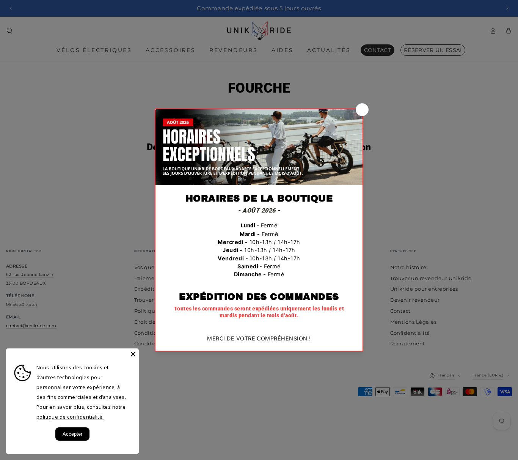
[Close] (133, 354)
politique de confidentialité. (70, 416)
